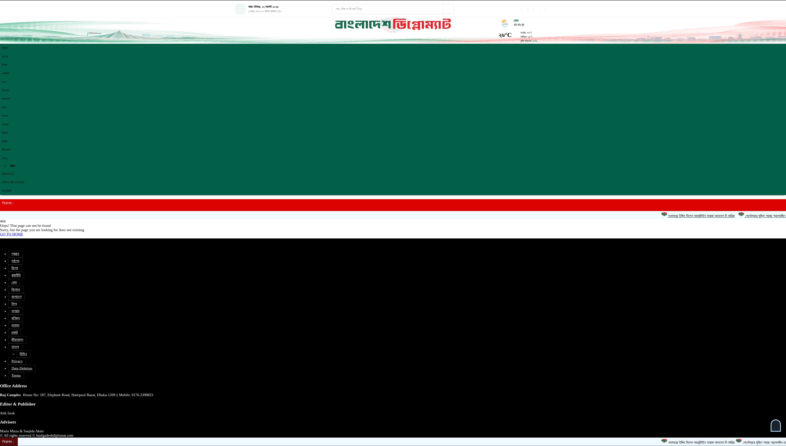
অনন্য (4, 158)
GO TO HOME (11, 234)
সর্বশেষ (5, 56)
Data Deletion (13, 182)
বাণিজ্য (5, 124)
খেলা (4, 81)
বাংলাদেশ (6, 98)
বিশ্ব (4, 107)
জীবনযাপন (6, 149)
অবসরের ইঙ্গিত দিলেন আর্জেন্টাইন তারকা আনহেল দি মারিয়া (685, 216)
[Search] (448, 9)
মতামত (5, 132)
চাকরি (4, 141)
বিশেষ (4, 64)
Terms (6, 190)
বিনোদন (5, 90)
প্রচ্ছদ (5, 47)
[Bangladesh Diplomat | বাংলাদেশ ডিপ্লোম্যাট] (393, 24)
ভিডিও (12, 165)
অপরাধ (5, 115)
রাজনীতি (5, 73)
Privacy (8, 173)
